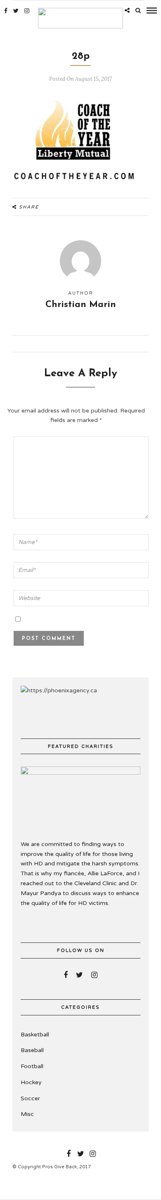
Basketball (35, 1034)
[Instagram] (26, 10)
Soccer (30, 1098)
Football (32, 1066)
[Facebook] (66, 975)
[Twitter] (79, 975)
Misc (27, 1114)
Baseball (32, 1050)
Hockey (31, 1082)
